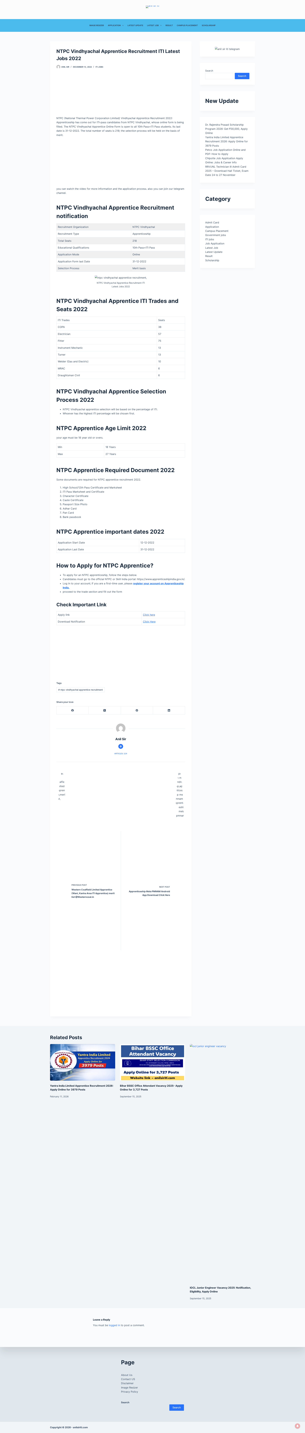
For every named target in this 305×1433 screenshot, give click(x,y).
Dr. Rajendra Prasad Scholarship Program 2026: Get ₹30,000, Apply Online (226, 129)
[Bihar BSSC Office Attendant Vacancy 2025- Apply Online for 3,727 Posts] (152, 1062)
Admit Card (212, 222)
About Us (126, 1375)
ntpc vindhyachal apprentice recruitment (80, 689)
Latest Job (153, 25)
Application (114, 25)
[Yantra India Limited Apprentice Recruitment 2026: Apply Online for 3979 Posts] (82, 1062)
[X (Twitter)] (105, 710)
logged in (114, 1325)
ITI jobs (99, 67)
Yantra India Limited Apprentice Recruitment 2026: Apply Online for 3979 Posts (226, 141)
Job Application (214, 243)
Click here (149, 614)
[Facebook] (73, 710)
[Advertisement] (120, 92)
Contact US (128, 1379)
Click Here (149, 621)
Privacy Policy (129, 1391)
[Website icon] (120, 746)
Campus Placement (187, 25)
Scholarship (209, 25)
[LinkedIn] (169, 710)
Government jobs (215, 235)
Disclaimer (127, 1383)
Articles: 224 (120, 753)
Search (209, 70)
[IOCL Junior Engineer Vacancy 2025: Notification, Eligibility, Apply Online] (222, 1163)
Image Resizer (96, 25)
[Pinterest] (137, 710)
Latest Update (135, 25)
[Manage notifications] (297, 1426)
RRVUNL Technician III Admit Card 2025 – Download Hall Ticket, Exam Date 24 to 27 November (226, 171)
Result (169, 25)
